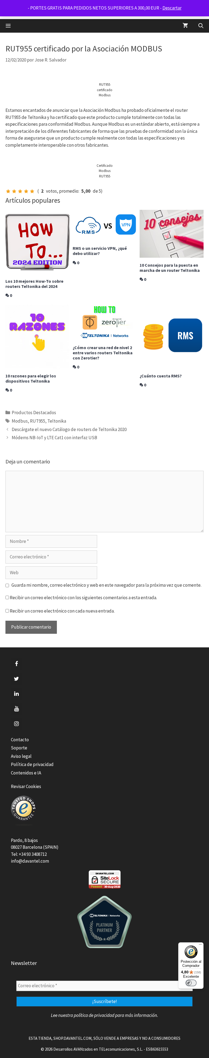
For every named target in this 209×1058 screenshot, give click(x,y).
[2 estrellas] (14, 191)
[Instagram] (16, 724)
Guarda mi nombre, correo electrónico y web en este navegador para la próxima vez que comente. (106, 585)
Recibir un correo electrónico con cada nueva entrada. (62, 611)
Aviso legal (21, 756)
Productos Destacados (34, 413)
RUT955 (37, 421)
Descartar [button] (172, 8)
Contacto (20, 740)
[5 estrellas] (32, 191)
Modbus (20, 421)
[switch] (191, 983)
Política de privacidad (32, 764)
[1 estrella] (8, 191)
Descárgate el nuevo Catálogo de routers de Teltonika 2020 (69, 429)
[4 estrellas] (26, 191)
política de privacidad (94, 1015)
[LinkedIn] (16, 694)
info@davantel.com (30, 861)
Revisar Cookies (26, 786)
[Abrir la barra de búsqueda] (201, 26)
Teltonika (56, 421)
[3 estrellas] (20, 191)
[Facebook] (16, 664)
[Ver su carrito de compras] (185, 26)
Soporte (19, 748)
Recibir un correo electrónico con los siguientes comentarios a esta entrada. (83, 598)
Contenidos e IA (26, 773)
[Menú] (200, 945)
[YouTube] (16, 709)
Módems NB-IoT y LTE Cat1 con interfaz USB (54, 438)
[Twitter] (16, 679)
